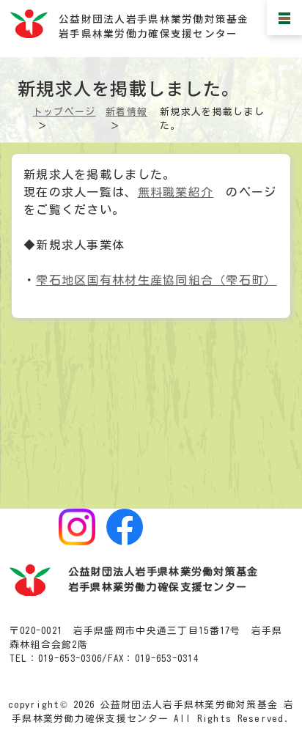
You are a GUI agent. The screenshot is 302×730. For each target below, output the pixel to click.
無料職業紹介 (176, 192)
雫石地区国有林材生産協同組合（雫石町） (156, 280)
